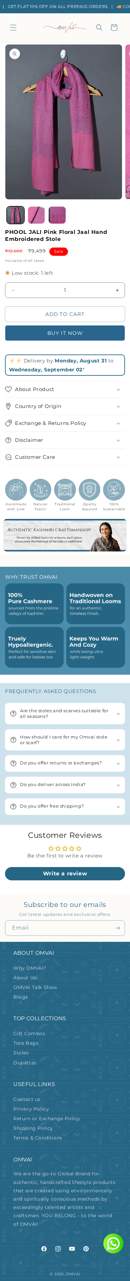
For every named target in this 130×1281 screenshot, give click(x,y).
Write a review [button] (65, 873)
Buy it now (65, 333)
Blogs (20, 997)
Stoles (21, 1053)
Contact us (27, 1099)
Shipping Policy (33, 1128)
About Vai (25, 978)
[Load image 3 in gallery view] (57, 215)
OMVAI (73, 1274)
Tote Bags (25, 1043)
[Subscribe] (117, 928)
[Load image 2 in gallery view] (36, 215)
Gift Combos (29, 1033)
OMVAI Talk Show (35, 987)
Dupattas (25, 1063)
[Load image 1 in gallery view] (15, 215)
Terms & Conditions (37, 1138)
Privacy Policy (31, 1109)
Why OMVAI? (29, 968)
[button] (13, 27)
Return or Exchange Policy (46, 1119)
